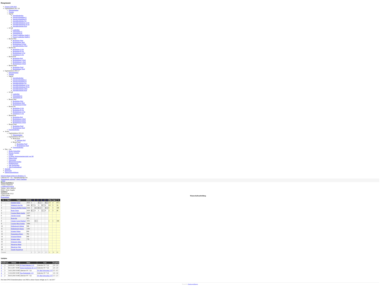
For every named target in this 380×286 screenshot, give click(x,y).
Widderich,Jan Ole (17, 205)
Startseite (7, 169)
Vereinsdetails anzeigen (8, 179)
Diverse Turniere (14, 153)
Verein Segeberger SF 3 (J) (28, 268)
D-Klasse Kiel (21, 140)
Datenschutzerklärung (11, 172)
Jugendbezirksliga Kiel (20, 26)
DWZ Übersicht (21, 179)
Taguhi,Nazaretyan (17, 249)
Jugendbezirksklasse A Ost (21, 23)
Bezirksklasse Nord (19, 69)
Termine (11, 12)
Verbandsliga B (17, 33)
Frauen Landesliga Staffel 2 (21, 37)
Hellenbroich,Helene (17, 226)
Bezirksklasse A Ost (19, 53)
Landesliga (16, 30)
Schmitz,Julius (15, 239)
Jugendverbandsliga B (20, 19)
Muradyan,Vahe (16, 247)
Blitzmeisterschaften (15, 162)
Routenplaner (5, 197)
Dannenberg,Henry (17, 234)
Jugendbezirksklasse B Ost (21, 24)
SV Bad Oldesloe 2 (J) (27, 265)
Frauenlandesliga (14, 129)
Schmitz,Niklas (15, 231)
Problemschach (13, 163)
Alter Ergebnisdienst (15, 167)
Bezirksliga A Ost (18, 49)
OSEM (11, 154)
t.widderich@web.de (7, 186)
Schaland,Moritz (16, 236)
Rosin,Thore (15, 210)
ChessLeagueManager (193, 284)
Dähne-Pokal (13, 158)
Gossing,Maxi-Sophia (18, 223)
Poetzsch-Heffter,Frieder (18, 208)
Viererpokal (12, 160)
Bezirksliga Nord (18, 67)
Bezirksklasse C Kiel (19, 62)
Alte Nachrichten (14, 165)
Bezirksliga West (18, 40)
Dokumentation (13, 10)
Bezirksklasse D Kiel (19, 64)
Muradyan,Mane (16, 244)
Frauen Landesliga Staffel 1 (21, 35)
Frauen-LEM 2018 (11, 7)
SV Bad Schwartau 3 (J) (44, 270)
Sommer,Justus (15, 203)
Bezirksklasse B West (19, 44)
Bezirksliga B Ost (18, 51)
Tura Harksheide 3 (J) (26, 273)
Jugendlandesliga (18, 15)
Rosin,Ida (14, 218)
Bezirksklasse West (19, 42)
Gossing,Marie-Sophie (18, 213)
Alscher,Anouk (15, 216)
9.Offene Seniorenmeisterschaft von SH (21, 156)
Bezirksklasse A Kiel (19, 60)
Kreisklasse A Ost (18, 55)
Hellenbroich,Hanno (17, 229)
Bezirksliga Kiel (18, 58)
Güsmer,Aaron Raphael (18, 221)
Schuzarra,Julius (16, 242)
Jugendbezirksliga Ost (19, 21)
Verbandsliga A (17, 31)
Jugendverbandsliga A (20, 17)
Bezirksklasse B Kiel (19, 121)
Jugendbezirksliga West (20, 46)
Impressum (8, 170)
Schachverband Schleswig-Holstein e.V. (13, 176)
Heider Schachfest (14, 151)
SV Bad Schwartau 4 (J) (44, 275)
